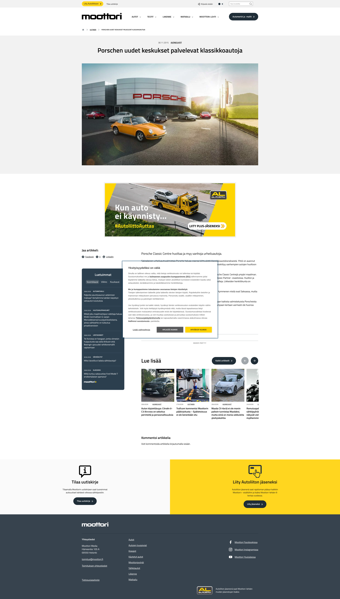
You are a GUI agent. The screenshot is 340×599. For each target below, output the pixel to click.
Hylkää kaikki (170, 330)
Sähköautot (134, 568)
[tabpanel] (103, 336)
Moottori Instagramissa (246, 549)
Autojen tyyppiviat (138, 545)
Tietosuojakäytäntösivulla (148, 318)
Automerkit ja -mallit (242, 16)
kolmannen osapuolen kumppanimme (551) (170, 276)
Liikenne (133, 574)
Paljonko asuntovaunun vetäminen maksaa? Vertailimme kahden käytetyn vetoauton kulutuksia (101, 297)
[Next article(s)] (254, 360)
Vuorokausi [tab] (92, 282)
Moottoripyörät (136, 562)
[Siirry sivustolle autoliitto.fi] (204, 590)
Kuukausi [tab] (114, 282)
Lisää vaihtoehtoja (141, 330)
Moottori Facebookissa (246, 542)
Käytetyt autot (136, 557)
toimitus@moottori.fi (92, 559)
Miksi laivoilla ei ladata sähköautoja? (100, 360)
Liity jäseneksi (253, 504)
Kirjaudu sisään (207, 4)
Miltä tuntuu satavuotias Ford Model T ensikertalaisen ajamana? (101, 375)
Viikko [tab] (104, 282)
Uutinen (93, 29)
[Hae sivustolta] (251, 4)
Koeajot (132, 551)
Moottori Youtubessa (245, 557)
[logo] (102, 18)
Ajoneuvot (176, 42)
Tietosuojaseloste (91, 580)
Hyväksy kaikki (199, 330)
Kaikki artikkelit (222, 360)
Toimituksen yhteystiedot (94, 566)
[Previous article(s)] (245, 360)
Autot (131, 539)
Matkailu (133, 579)
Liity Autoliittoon (91, 3)
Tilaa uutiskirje (112, 4)
